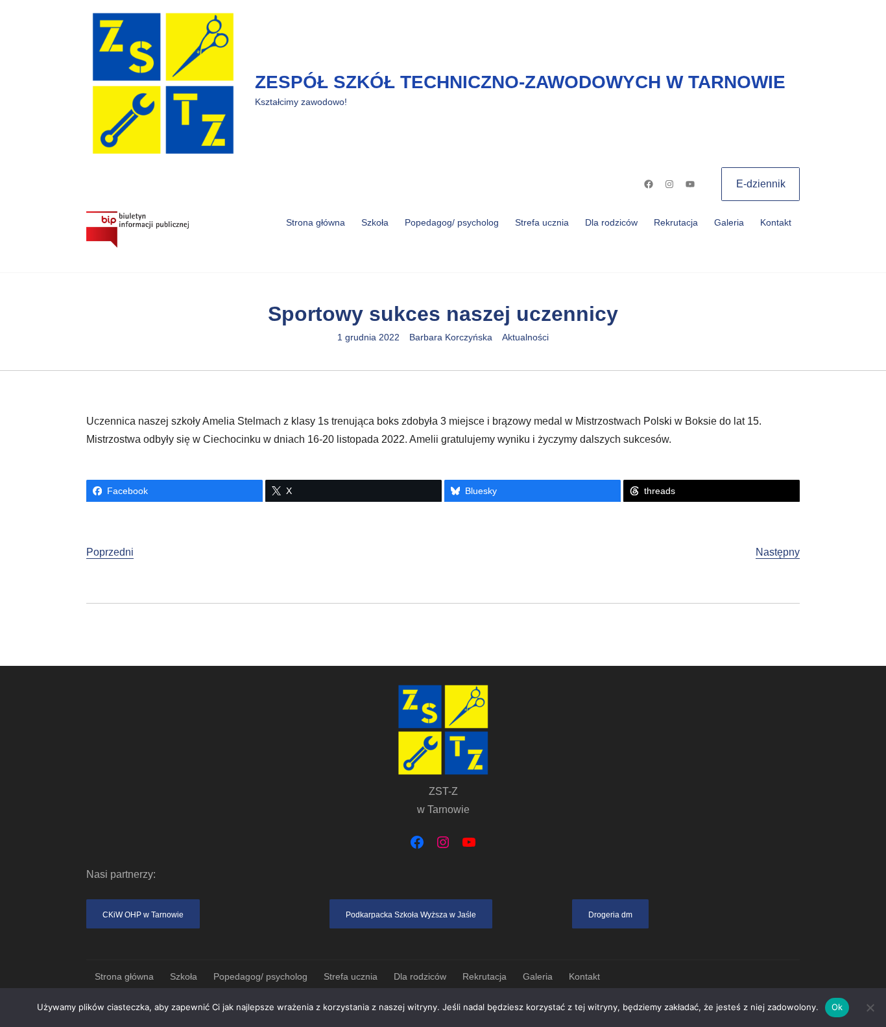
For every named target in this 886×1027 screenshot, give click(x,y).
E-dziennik (760, 183)
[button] (143, 913)
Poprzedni (110, 552)
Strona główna (315, 222)
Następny (778, 552)
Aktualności (525, 337)
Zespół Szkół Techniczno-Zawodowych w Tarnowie (520, 82)
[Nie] (869, 1007)
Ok (837, 1007)
